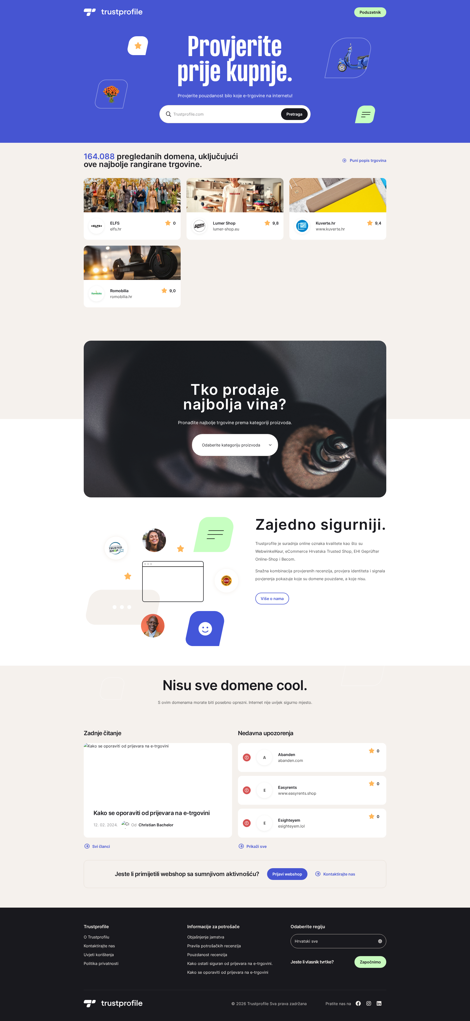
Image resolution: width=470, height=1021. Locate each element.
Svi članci (100, 846)
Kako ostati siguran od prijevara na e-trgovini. (229, 963)
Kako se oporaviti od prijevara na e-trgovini (227, 972)
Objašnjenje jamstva (205, 937)
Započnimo (370, 962)
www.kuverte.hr (330, 229)
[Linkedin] (379, 1003)
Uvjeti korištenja (99, 954)
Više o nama (272, 598)
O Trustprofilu (96, 937)
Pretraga (294, 114)
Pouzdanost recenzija (207, 954)
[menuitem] (131, 937)
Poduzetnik (370, 12)
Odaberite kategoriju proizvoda (231, 445)
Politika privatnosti (101, 963)
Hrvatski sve (306, 941)
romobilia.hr (121, 296)
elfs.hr (115, 229)
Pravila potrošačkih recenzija (214, 945)
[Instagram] (368, 1003)
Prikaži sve (256, 846)
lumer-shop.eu (226, 229)
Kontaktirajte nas (99, 945)
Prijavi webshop (287, 874)
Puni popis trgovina (367, 160)
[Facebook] (358, 1003)
